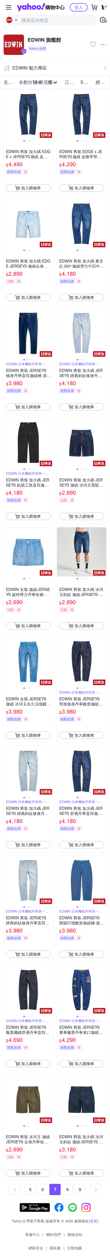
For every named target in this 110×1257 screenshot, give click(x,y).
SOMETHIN (86, 82)
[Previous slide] (7, 114)
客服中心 (32, 1234)
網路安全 (35, 1248)
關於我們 (53, 1234)
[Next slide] (49, 114)
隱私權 (55, 1248)
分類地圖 (74, 1248)
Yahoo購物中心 (41, 7)
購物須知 (74, 1234)
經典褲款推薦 (101, 82)
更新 (93, 1221)
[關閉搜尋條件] (16, 20)
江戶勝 (71, 82)
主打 (8, 82)
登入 (78, 7)
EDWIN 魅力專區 (29, 67)
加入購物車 (31, 188)
